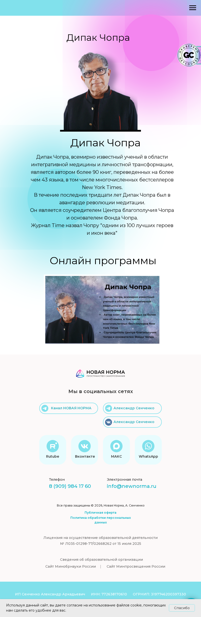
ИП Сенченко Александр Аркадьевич (50, 594)
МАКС (116, 456)
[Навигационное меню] (192, 7)
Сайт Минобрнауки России (70, 566)
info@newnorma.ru (131, 486)
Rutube (52, 456)
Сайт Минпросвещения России (136, 566)
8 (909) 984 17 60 (70, 486)
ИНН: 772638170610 (109, 594)
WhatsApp (148, 456)
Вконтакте (85, 456)
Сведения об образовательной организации (101, 559)
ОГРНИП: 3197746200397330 (159, 594)
